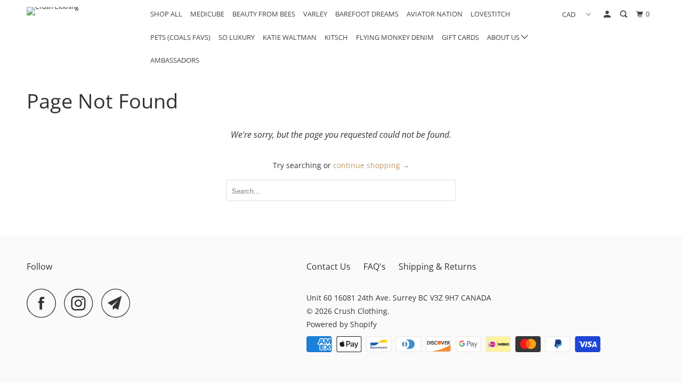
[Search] (624, 14)
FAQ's (374, 266)
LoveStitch (490, 14)
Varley (315, 14)
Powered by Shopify (341, 324)
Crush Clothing (360, 311)
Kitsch (336, 37)
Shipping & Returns (437, 266)
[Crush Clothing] (81, 11)
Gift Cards (460, 37)
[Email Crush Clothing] (118, 303)
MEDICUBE (207, 14)
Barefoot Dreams (367, 14)
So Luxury (236, 37)
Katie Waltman (289, 37)
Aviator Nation (434, 14)
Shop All (166, 14)
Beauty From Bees (263, 14)
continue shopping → (371, 165)
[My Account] (608, 14)
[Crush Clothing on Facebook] (44, 303)
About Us (504, 37)
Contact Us (328, 266)
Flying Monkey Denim (395, 37)
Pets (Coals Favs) (180, 37)
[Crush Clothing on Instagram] (81, 303)
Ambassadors (174, 60)
